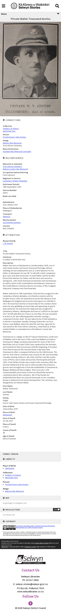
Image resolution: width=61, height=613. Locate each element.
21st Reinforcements (12, 222)
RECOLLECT (4, 547)
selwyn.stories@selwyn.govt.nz (32, 584)
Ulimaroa (6, 216)
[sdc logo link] (30, 560)
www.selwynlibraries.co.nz (30, 591)
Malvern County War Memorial (15, 169)
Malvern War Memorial (14, 491)
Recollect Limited (30, 547)
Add (55, 509)
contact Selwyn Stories (42, 543)
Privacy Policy (5, 541)
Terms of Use (14, 541)
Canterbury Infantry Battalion (15, 181)
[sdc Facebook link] (30, 603)
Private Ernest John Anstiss (16, 484)
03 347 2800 (32, 580)
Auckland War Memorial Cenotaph (17, 151)
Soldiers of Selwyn (13, 475)
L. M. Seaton (8, 243)
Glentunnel (9, 468)
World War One (11, 477)
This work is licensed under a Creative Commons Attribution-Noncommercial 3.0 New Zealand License (35, 526)
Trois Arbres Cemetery (12, 166)
